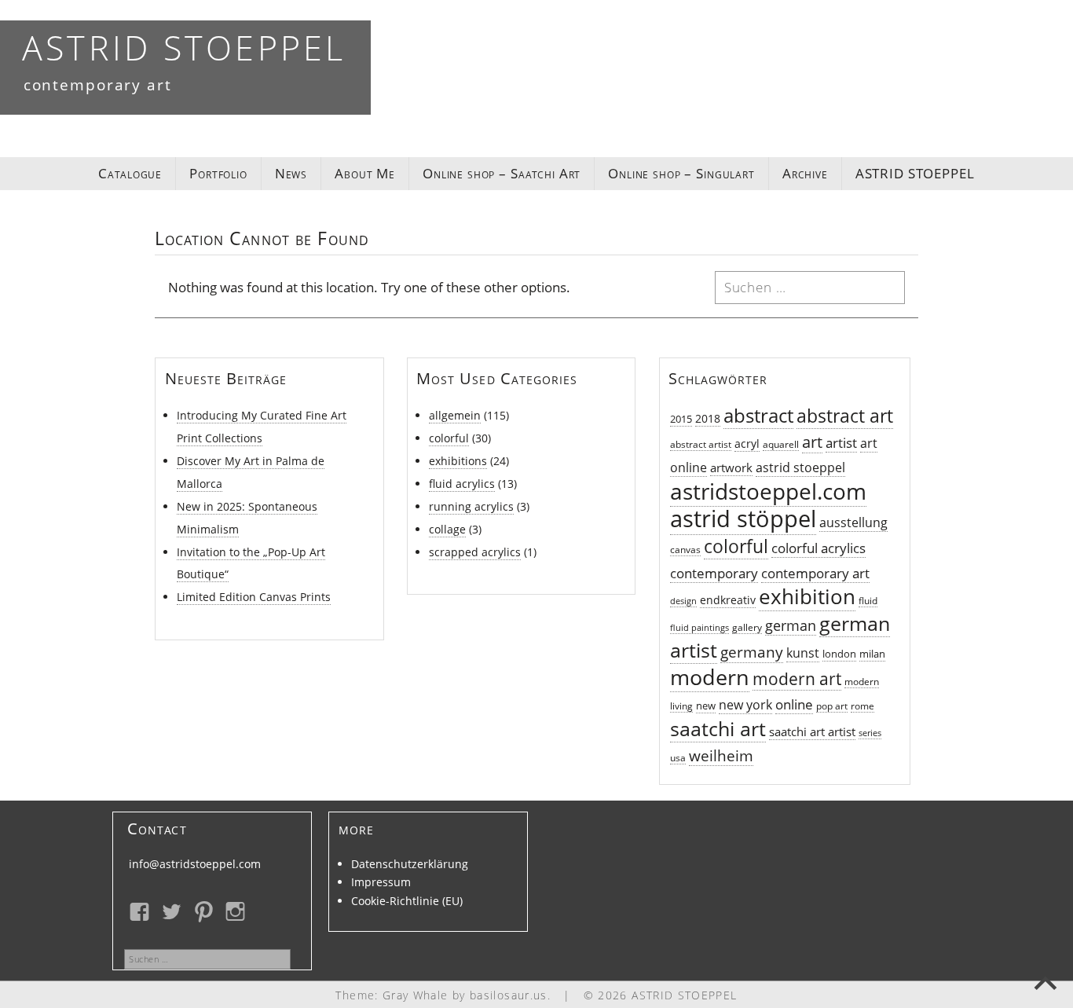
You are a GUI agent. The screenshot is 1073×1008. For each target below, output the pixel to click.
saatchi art (718, 729)
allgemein (455, 415)
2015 (681, 419)
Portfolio (218, 173)
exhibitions (458, 460)
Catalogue (130, 173)
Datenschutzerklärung (409, 863)
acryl (747, 443)
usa (678, 758)
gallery (747, 627)
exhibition (807, 596)
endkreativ (728, 599)
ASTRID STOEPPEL (184, 47)
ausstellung (853, 522)
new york (745, 704)
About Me (365, 173)
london (839, 654)
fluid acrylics (462, 483)
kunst (802, 652)
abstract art (845, 415)
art (812, 442)
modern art (797, 679)
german (790, 625)
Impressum (381, 881)
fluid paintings (699, 627)
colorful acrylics (818, 548)
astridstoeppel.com (768, 491)
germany (751, 651)
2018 (707, 419)
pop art (832, 706)
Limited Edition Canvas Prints (254, 596)
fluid (868, 601)
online (794, 704)
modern (709, 676)
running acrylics (471, 506)
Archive (805, 173)
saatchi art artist (812, 731)
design (683, 601)
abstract (758, 415)
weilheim (721, 755)
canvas (685, 549)
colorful (449, 438)
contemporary (714, 573)
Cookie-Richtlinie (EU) (407, 900)
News (291, 173)
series (870, 733)
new (706, 706)
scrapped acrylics (475, 551)
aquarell (781, 444)
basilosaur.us (508, 995)
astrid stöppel (743, 518)
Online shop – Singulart (681, 173)
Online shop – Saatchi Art (501, 173)
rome (862, 706)
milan (872, 654)
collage (447, 529)
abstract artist (700, 444)
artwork (731, 467)
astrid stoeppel (800, 467)
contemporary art (815, 572)
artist (841, 443)
